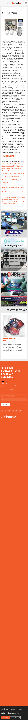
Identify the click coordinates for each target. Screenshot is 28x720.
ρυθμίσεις (16, 714)
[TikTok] (9, 411)
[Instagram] (13, 411)
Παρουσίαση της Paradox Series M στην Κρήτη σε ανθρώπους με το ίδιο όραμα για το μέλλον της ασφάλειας (13, 175)
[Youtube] (16, 411)
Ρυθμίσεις (14, 717)
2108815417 (13, 390)
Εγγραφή (5, 404)
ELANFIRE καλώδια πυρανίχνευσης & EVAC (12, 192)
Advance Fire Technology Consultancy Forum (13, 188)
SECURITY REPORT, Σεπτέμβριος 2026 (12, 340)
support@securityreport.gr (13, 393)
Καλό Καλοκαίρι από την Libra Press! (13, 206)
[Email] (20, 411)
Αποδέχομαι (5, 717)
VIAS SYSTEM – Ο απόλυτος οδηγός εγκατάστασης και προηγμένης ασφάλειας (12, 180)
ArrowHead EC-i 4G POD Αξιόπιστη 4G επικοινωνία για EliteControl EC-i (13, 202)
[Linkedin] (6, 411)
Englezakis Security (8, 185)
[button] (26, 3)
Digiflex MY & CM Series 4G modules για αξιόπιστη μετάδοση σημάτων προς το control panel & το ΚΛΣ (13, 197)
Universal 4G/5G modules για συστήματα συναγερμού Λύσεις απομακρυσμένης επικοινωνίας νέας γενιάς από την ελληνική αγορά (12, 166)
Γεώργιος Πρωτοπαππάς (9, 171)
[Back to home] (14, 3)
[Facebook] (2, 411)
